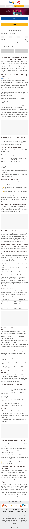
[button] (2, 2)
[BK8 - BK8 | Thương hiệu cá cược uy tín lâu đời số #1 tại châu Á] (14, 2)
